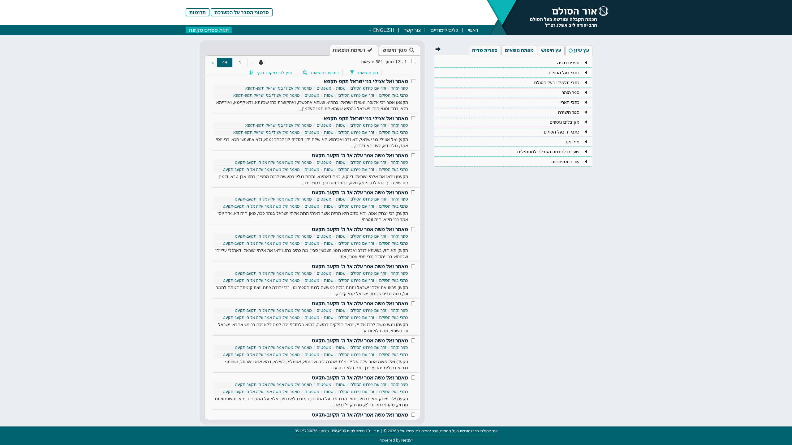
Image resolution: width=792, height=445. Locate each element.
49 (222, 62)
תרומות (197, 12)
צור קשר (412, 30)
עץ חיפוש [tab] (551, 50)
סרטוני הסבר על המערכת (241, 12)
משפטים (323, 88)
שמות (341, 88)
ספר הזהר (399, 88)
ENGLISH (383, 30)
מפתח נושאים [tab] (519, 50)
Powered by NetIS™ (396, 440)
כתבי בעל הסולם (393, 95)
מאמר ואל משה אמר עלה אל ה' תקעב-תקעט (360, 155)
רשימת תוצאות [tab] (349, 50)
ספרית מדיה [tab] (484, 50)
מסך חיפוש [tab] (394, 50)
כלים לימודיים (444, 30)
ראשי (473, 30)
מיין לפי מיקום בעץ (274, 72)
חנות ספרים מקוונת (209, 30)
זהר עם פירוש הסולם (368, 88)
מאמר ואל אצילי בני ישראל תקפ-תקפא (366, 81)
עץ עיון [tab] (581, 50)
